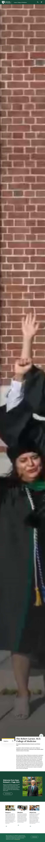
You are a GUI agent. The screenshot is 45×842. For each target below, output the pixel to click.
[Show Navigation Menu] (41, 2)
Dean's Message (8, 793)
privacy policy (17, 839)
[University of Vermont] (6, 3)
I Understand (34, 836)
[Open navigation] (12, 741)
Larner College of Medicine (20, 2)
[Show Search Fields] (37, 2)
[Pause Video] (41, 736)
